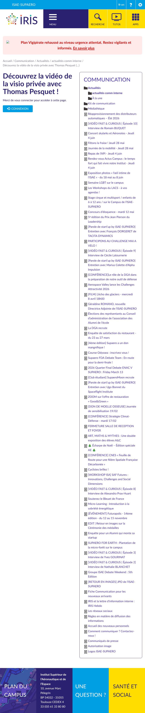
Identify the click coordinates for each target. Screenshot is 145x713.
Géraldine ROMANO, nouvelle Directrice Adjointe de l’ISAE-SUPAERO (112, 306)
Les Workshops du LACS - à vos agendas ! (107, 190)
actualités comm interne (67, 61)
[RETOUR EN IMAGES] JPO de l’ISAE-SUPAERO (111, 584)
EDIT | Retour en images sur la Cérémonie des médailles (106, 525)
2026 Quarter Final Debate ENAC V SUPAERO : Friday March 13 (110, 370)
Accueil (7, 61)
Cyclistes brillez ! (98, 469)
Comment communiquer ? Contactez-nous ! (111, 633)
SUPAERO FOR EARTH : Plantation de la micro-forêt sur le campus (111, 545)
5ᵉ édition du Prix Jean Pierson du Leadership (109, 219)
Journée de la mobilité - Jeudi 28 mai (110, 148)
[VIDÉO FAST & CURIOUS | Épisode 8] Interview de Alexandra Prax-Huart (112, 491)
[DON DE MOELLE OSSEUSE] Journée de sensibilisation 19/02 (112, 408)
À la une (97, 98)
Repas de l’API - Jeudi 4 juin (105, 153)
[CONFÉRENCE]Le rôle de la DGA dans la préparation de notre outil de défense (112, 277)
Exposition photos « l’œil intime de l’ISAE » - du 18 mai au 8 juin (109, 175)
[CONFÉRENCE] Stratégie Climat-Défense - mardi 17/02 (109, 418)
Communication (24, 61)
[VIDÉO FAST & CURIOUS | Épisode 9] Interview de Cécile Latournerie (112, 253)
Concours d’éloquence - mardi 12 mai (111, 212)
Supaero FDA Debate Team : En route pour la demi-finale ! (111, 360)
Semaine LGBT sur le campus (106, 183)
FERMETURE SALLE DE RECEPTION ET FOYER (111, 428)
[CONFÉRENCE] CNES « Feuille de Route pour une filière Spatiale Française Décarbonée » (113, 459)
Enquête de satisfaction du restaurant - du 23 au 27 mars (112, 335)
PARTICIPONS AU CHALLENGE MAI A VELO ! (112, 243)
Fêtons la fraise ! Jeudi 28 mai (106, 143)
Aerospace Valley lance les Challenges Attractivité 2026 (111, 287)
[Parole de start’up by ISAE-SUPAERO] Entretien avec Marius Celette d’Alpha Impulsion (111, 265)
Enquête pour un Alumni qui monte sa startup (111, 535)
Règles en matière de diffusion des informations (109, 618)
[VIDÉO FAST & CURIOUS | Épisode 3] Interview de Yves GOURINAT (112, 555)
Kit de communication (101, 103)
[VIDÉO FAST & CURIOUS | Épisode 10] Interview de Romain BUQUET (113, 126)
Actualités (43, 61)
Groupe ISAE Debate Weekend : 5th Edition (110, 574)
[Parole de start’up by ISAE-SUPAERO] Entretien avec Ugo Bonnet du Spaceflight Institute (111, 386)
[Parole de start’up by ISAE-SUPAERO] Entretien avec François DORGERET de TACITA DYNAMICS (112, 231)
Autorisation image (99, 646)
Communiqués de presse (103, 641)
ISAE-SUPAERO (24, 4)
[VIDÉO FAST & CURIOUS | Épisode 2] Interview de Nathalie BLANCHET (112, 564)
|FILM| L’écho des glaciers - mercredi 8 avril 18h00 (110, 296)
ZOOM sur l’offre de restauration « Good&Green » (108, 399)
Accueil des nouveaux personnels (108, 626)
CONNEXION (19, 109)
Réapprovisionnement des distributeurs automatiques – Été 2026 (112, 116)
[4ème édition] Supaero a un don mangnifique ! (108, 345)
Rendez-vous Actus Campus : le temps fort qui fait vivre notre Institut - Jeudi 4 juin (111, 163)
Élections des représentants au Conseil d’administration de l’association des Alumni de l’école (112, 318)
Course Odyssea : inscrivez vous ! (108, 353)
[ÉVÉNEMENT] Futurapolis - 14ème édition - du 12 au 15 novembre (110, 516)
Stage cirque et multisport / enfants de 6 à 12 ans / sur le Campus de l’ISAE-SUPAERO (112, 202)
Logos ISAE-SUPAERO (102, 651)
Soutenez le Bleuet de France (106, 499)
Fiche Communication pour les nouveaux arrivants (107, 594)
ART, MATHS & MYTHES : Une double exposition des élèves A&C (112, 438)
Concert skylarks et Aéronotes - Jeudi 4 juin (111, 135)
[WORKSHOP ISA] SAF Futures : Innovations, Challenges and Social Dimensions (109, 479)
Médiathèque (96, 108)
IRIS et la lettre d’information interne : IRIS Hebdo (111, 603)
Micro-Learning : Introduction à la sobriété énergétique (108, 506)
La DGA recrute (97, 328)
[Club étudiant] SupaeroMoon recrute (111, 377)
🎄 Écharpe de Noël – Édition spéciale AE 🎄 (111, 447)
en (122, 5)
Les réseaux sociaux (100, 611)
